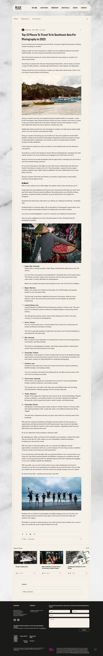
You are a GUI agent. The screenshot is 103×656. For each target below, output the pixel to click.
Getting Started (25, 18)
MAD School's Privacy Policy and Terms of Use (79, 652)
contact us (43, 628)
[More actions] (80, 30)
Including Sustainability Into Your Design (77, 567)
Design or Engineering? (22, 567)
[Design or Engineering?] (25, 557)
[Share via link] (34, 534)
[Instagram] (18, 620)
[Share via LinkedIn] (30, 534)
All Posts (16, 18)
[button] (44, 8)
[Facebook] (15, 620)
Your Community (36, 18)
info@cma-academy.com (36, 610)
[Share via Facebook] (22, 534)
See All (87, 548)
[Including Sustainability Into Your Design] (77, 557)
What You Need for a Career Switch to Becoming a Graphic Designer (51, 567)
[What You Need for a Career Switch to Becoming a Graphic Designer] (51, 557)
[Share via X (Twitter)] (26, 534)
